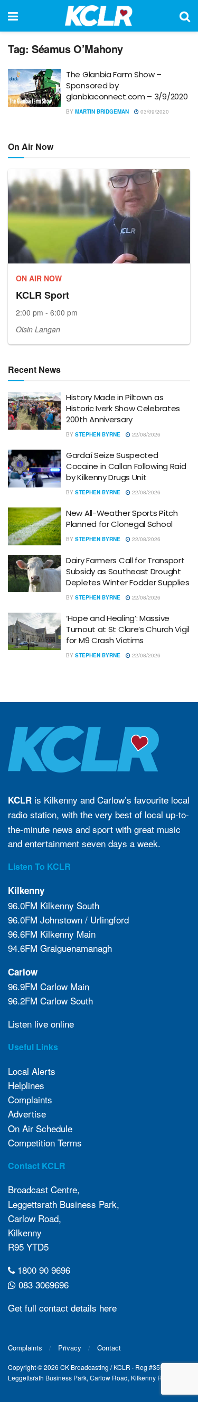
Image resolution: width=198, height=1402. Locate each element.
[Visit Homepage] (99, 15)
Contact (109, 1348)
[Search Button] (185, 16)
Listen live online (41, 1023)
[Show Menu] (13, 16)
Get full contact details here (62, 1307)
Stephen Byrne (97, 434)
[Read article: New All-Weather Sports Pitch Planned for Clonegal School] (34, 526)
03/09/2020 (154, 111)
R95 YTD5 (28, 1246)
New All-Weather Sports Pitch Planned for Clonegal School (122, 518)
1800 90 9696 (42, 1269)
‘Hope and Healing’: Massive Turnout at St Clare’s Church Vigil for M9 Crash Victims (128, 629)
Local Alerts (31, 1071)
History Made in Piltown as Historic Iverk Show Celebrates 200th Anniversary (123, 408)
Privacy (69, 1348)
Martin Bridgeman (102, 111)
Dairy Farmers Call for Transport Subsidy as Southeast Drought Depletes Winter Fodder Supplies (128, 571)
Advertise (27, 1113)
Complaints (30, 1099)
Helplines (26, 1085)
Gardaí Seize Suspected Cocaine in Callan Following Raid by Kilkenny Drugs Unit (126, 466)
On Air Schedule (40, 1128)
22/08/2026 (145, 434)
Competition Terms (45, 1142)
